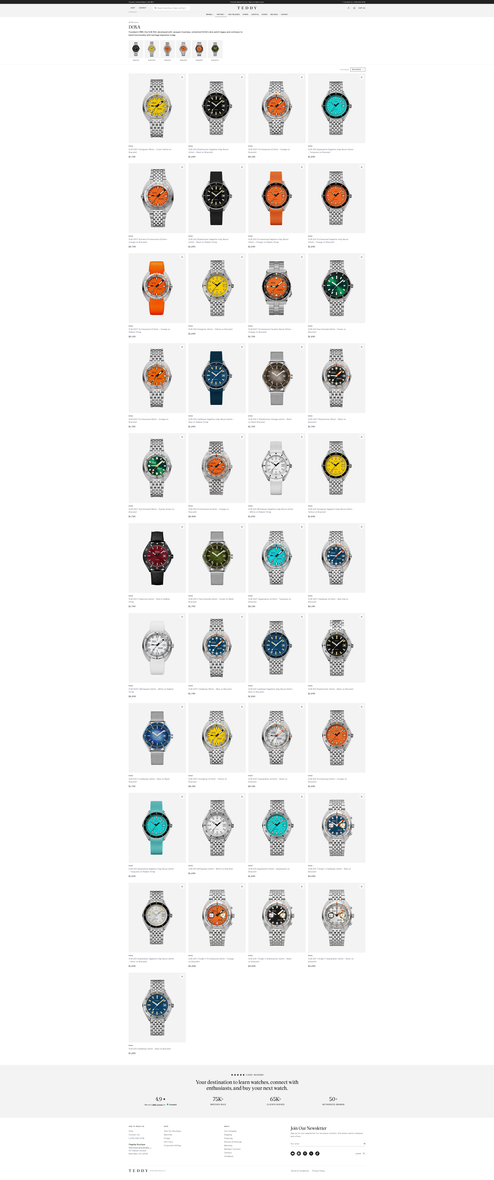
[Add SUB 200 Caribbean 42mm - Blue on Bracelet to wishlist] (182, 976)
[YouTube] (293, 1153)
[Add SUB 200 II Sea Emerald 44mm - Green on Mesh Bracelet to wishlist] (242, 527)
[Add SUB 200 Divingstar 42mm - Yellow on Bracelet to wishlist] (242, 257)
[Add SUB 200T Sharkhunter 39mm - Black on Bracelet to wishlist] (361, 347)
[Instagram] (305, 1153)
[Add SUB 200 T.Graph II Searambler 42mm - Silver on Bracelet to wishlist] (361, 886)
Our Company (230, 1131)
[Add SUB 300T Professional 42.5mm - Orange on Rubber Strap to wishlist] (182, 257)
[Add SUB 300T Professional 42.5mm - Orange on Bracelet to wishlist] (302, 77)
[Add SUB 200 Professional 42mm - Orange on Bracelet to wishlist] (361, 707)
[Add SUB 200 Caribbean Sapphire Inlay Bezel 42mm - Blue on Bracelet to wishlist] (302, 617)
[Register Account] (348, 8)
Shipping (228, 1134)
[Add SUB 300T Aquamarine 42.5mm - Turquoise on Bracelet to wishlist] (302, 527)
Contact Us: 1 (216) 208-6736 (354, 2)
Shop (133, 8)
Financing (228, 1138)
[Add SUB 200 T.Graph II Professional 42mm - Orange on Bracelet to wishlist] (242, 886)
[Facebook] (299, 1153)
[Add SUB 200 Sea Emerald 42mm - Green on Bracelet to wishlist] (361, 257)
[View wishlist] (354, 8)
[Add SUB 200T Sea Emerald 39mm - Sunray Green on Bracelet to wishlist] (182, 437)
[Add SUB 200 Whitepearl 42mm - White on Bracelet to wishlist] (242, 796)
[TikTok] (317, 1153)
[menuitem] (210, 14)
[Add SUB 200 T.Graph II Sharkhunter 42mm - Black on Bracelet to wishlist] (302, 886)
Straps (167, 1138)
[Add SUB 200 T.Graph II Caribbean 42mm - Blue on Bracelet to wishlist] (361, 796)
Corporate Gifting (172, 1145)
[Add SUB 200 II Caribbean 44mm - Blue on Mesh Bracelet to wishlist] (182, 707)
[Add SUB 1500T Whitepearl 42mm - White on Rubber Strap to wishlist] (182, 617)
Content (142, 8)
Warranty (228, 1145)
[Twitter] (311, 1153)
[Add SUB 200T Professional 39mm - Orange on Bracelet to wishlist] (182, 347)
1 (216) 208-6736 (136, 1138)
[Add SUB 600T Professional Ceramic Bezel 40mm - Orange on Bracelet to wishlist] (302, 257)
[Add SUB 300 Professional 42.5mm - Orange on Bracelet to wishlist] (242, 437)
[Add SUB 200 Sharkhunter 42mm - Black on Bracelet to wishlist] (361, 617)
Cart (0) (361, 8)
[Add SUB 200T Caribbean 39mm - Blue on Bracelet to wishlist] (242, 617)
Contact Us (134, 1134)
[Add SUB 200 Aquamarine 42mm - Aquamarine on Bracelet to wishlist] (302, 796)
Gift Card (168, 1142)
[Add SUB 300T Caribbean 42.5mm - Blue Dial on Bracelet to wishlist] (361, 527)
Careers (228, 1152)
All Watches (134, 22)
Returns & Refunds (233, 1142)
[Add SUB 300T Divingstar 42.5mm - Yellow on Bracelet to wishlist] (242, 707)
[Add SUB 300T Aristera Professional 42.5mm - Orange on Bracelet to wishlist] (182, 167)
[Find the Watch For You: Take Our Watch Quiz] (247, 2)
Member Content (232, 1149)
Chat (131, 1131)
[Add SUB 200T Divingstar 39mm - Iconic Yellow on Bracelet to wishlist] (182, 77)
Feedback (228, 1156)
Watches (168, 1134)
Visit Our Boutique (172, 1131)
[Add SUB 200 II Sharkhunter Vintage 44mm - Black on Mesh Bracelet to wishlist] (302, 347)
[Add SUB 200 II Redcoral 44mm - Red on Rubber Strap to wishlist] (182, 527)
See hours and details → (140, 1147)
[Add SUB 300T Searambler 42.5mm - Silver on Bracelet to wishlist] (302, 707)
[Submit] (364, 1143)
